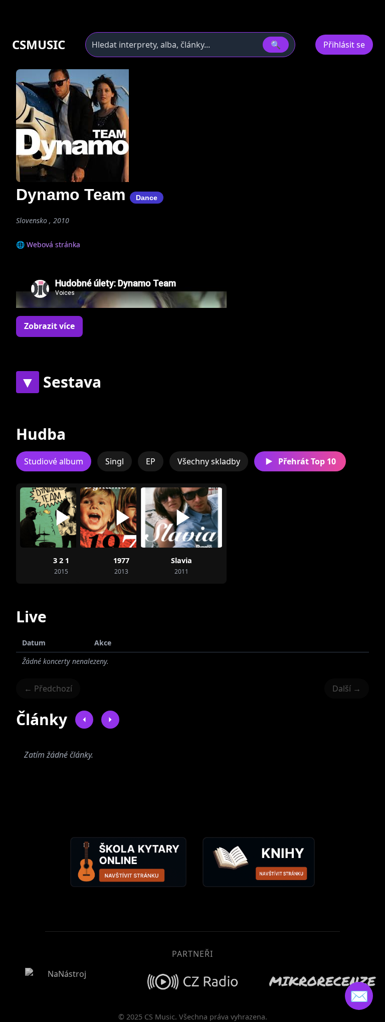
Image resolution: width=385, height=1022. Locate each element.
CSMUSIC (38, 45)
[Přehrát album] (61, 517)
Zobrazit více (49, 325)
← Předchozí (48, 688)
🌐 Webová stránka (48, 244)
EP (150, 461)
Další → (346, 688)
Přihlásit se (344, 44)
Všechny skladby (208, 461)
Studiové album (53, 461)
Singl (114, 461)
